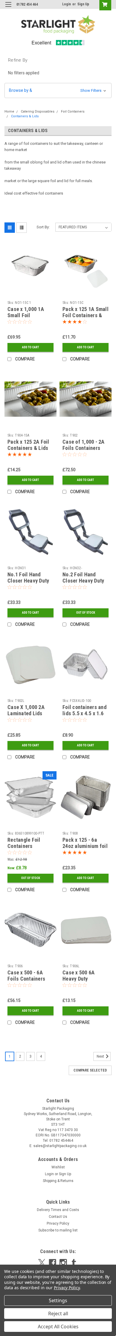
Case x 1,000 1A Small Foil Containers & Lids (27, 315)
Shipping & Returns (58, 1181)
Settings (58, 1300)
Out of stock (85, 612)
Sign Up (83, 4)
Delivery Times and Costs (58, 1210)
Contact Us (58, 1217)
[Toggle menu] (8, 8)
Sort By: (43, 227)
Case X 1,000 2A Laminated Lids (26, 710)
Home (9, 111)
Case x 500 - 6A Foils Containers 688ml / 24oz (26, 978)
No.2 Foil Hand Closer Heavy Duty (83, 577)
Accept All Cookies (58, 1326)
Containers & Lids (25, 116)
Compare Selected (90, 1070)
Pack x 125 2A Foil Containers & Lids (28, 445)
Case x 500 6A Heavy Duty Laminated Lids (80, 978)
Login (66, 4)
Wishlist (58, 1167)
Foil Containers (72, 111)
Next (101, 1056)
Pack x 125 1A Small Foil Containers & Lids (85, 315)
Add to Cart (30, 347)
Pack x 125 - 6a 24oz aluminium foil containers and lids (85, 846)
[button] (58, 90)
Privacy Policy (58, 1223)
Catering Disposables (37, 111)
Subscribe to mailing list (58, 1230)
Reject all (58, 1313)
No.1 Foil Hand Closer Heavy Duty (28, 577)
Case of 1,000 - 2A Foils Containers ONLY (83, 448)
